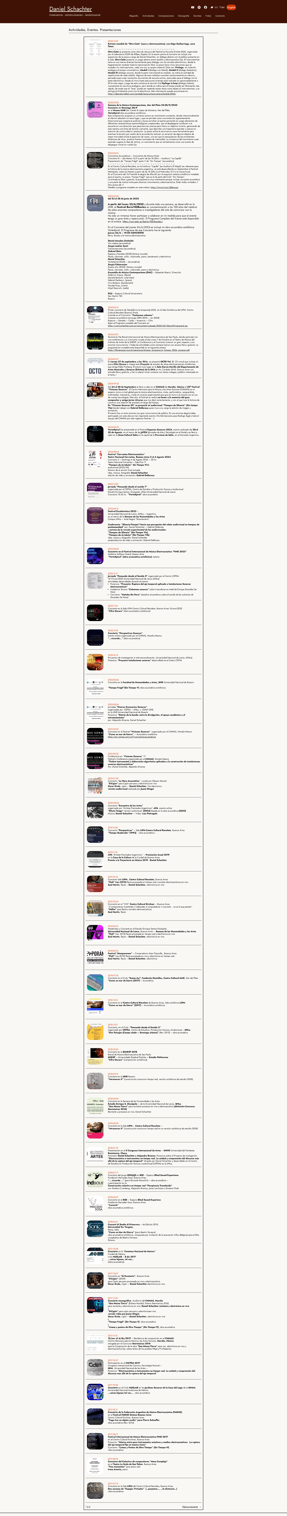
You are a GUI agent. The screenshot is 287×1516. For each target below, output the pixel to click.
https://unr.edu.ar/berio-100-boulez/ (143, 221)
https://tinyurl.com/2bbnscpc (164, 187)
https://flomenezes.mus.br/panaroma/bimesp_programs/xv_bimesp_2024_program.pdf (149, 350)
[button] (231, 7)
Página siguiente (191, 1507)
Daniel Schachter (70, 8)
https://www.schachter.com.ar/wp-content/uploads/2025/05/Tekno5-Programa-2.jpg (148, 325)
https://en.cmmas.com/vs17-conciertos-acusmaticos (132, 736)
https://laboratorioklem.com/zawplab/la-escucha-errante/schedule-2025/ (142, 93)
